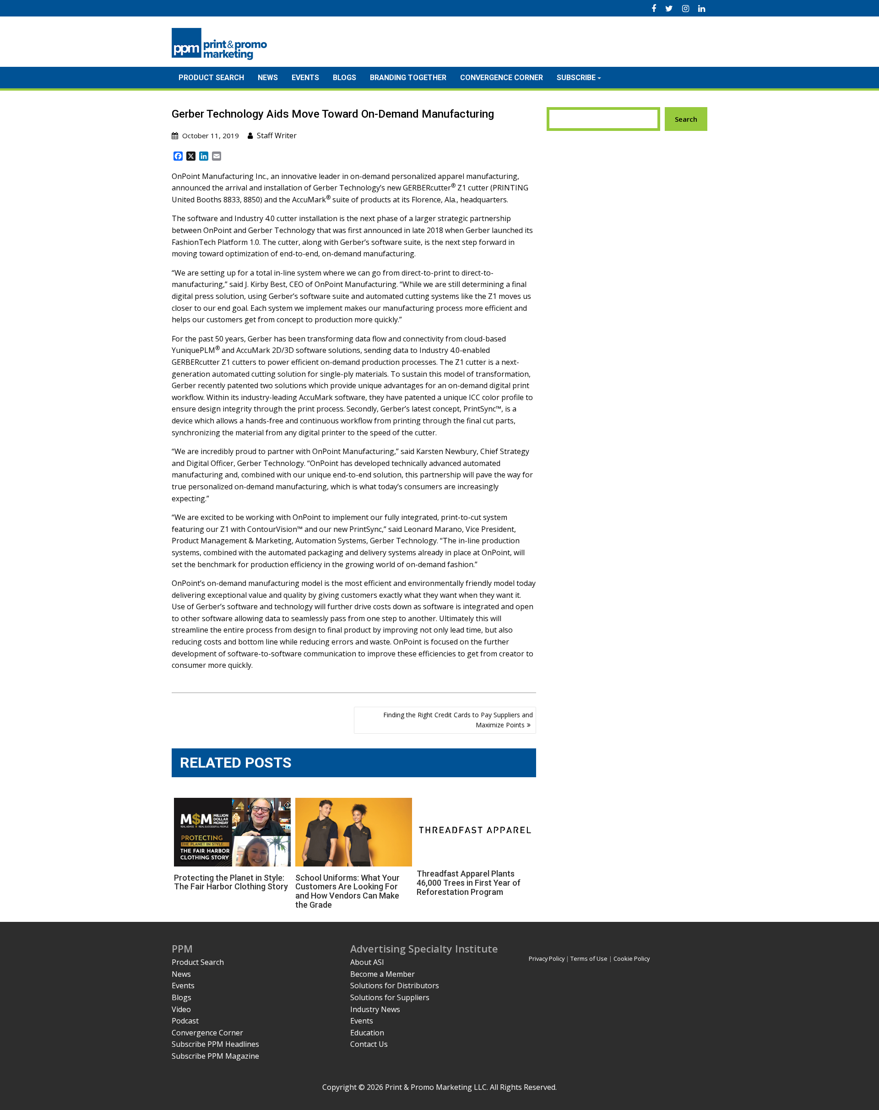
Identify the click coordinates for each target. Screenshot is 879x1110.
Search (686, 119)
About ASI (367, 962)
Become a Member (382, 974)
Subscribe (576, 77)
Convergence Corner (501, 77)
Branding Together (408, 77)
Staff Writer (277, 135)
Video (181, 1009)
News (268, 77)
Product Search (211, 77)
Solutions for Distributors (394, 985)
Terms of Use (589, 958)
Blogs (344, 77)
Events (305, 77)
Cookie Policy (631, 958)
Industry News (375, 1009)
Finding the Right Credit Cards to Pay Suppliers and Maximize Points (458, 719)
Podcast (185, 1021)
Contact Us (369, 1044)
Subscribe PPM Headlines (215, 1044)
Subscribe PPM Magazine (215, 1056)
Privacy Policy (546, 958)
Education (367, 1033)
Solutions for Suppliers (389, 997)
